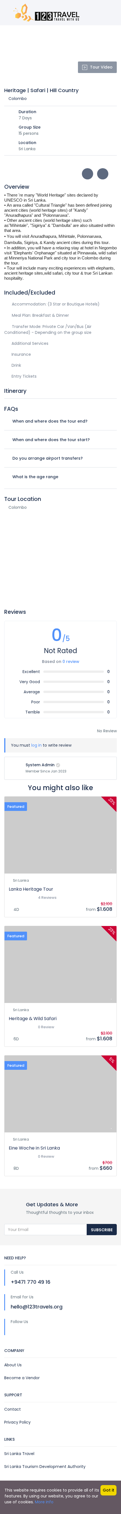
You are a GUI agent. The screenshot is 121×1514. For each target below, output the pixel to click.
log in (36, 745)
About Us (13, 1365)
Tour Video (101, 67)
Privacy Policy (17, 1422)
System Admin (40, 765)
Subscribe (102, 1230)
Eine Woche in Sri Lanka (34, 1148)
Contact (12, 1409)
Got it (108, 1490)
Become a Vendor (22, 1378)
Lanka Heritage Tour (31, 889)
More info (44, 1502)
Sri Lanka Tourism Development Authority (45, 1466)
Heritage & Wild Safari (33, 1018)
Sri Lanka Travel (19, 1453)
